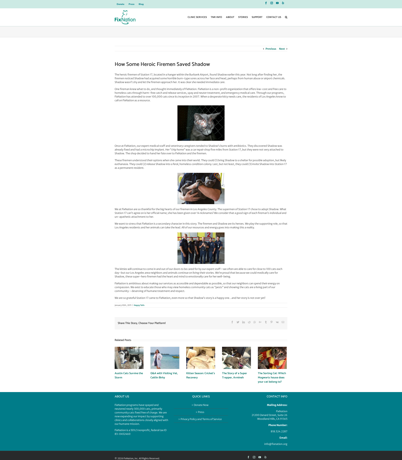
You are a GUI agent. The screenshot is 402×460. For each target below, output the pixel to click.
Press (201, 412)
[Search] (286, 17)
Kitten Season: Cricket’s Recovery (200, 375)
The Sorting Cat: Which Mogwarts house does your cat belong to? (272, 377)
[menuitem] (120, 4)
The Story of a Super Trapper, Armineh (234, 375)
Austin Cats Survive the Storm (129, 375)
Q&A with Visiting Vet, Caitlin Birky (164, 375)
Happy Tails (139, 305)
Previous (271, 48)
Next (282, 48)
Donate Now (201, 405)
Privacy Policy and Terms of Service (201, 419)
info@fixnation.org (275, 444)
